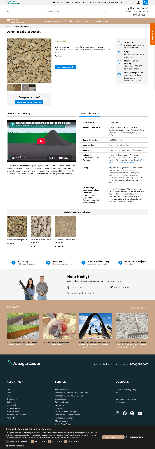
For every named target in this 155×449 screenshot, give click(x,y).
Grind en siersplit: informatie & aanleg (22, 342)
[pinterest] (132, 413)
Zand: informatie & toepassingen (56, 342)
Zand (9, 389)
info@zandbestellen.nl (83, 293)
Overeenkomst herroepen (66, 411)
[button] (52, 445)
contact (135, 11)
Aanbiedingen (13, 417)
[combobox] (74, 11)
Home (9, 26)
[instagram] (117, 413)
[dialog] (77, 437)
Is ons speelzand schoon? (53, 344)
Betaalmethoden (62, 402)
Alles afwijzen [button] (136, 437)
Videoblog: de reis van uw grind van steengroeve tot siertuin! (93, 345)
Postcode (59, 56)
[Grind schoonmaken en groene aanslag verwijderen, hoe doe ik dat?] (132, 326)
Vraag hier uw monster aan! (29, 102)
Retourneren (60, 405)
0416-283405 (139, 14)
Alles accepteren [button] (113, 437)
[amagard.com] (41, 364)
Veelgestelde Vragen (64, 417)
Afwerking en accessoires (17, 414)
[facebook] (125, 413)
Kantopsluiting (13, 405)
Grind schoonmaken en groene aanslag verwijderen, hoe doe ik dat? (131, 345)
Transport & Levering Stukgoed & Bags (71, 392)
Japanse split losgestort (17, 239)
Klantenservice (61, 389)
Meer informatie (90, 113)
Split (8, 395)
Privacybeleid (121, 402)
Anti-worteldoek (14, 408)
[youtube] (140, 413)
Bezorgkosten (61, 398)
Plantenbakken (13, 411)
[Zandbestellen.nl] (8, 11)
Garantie (58, 408)
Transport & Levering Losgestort (69, 395)
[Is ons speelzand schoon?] (59, 326)
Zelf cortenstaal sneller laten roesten (22, 344)
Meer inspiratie (139, 307)
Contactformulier (122, 287)
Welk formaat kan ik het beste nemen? (126, 161)
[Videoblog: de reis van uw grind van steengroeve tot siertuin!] (95, 326)
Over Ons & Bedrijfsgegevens (128, 389)
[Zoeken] (104, 11)
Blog (118, 392)
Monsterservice (61, 420)
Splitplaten (11, 402)
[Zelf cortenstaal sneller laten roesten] (23, 326)
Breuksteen (12, 398)
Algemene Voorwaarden (126, 399)
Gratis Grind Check (63, 424)
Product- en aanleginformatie (67, 414)
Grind (9, 392)
